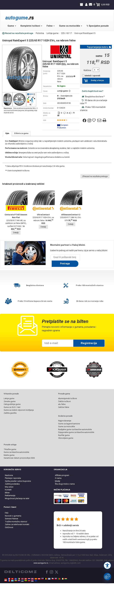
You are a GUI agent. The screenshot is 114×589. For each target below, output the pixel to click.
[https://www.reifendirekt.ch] (12, 579)
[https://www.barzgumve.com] (16, 580)
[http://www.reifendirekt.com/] (36, 580)
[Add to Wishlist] (94, 120)
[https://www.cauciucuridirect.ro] (9, 580)
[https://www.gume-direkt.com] (42, 579)
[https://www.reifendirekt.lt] (25, 580)
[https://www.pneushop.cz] (52, 579)
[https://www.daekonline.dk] (25, 579)
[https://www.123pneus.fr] (9, 579)
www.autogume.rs (41, 563)
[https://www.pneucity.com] (59, 579)
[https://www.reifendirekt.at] (39, 579)
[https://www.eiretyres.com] (62, 579)
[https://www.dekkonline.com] (22, 579)
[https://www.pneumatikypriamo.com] (56, 579)
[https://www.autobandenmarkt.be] (46, 579)
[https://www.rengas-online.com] (49, 579)
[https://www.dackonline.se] (16, 579)
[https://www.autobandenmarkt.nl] (29, 579)
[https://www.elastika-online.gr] (12, 580)
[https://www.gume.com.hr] (19, 580)
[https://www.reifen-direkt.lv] (29, 580)
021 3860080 (4, 4)
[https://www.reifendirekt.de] (5, 579)
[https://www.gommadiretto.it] (19, 579)
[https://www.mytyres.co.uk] (32, 579)
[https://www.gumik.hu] (66, 579)
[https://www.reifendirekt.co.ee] (22, 580)
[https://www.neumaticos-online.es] (36, 579)
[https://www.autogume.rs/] (32, 580)
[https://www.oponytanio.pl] (5, 580)
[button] (107, 565)
